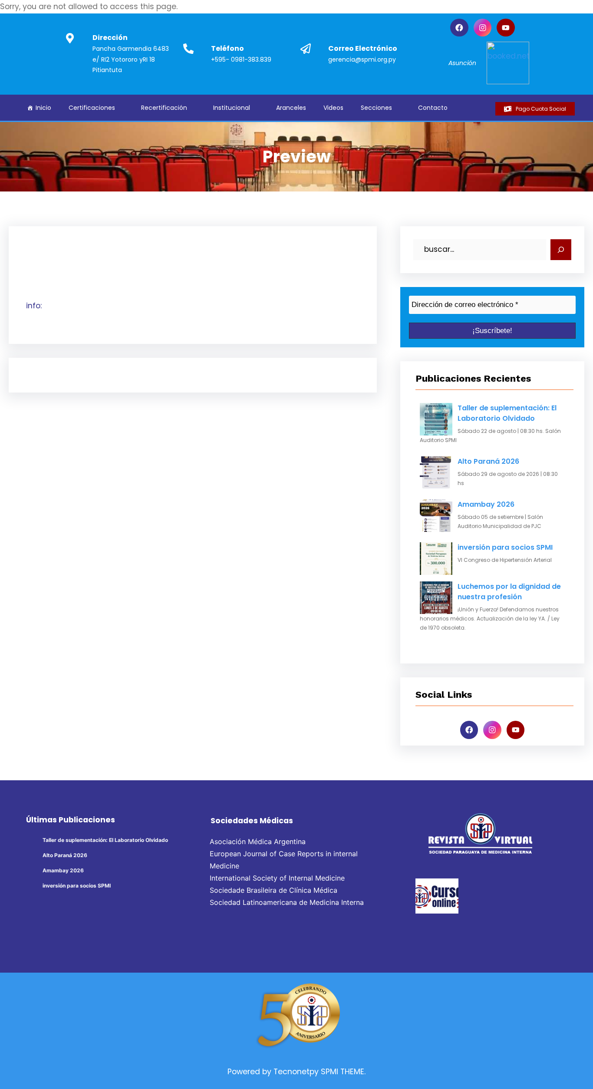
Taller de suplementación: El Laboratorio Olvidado (507, 413)
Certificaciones (92, 107)
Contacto (433, 107)
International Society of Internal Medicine (277, 878)
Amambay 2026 (486, 504)
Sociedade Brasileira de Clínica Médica (273, 890)
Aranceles (291, 107)
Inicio (43, 107)
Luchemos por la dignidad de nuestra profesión (509, 591)
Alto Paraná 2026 (488, 461)
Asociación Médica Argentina (258, 841)
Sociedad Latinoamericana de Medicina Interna (287, 902)
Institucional (231, 107)
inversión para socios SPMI (505, 547)
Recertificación (164, 107)
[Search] (560, 249)
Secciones (376, 107)
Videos (333, 107)
